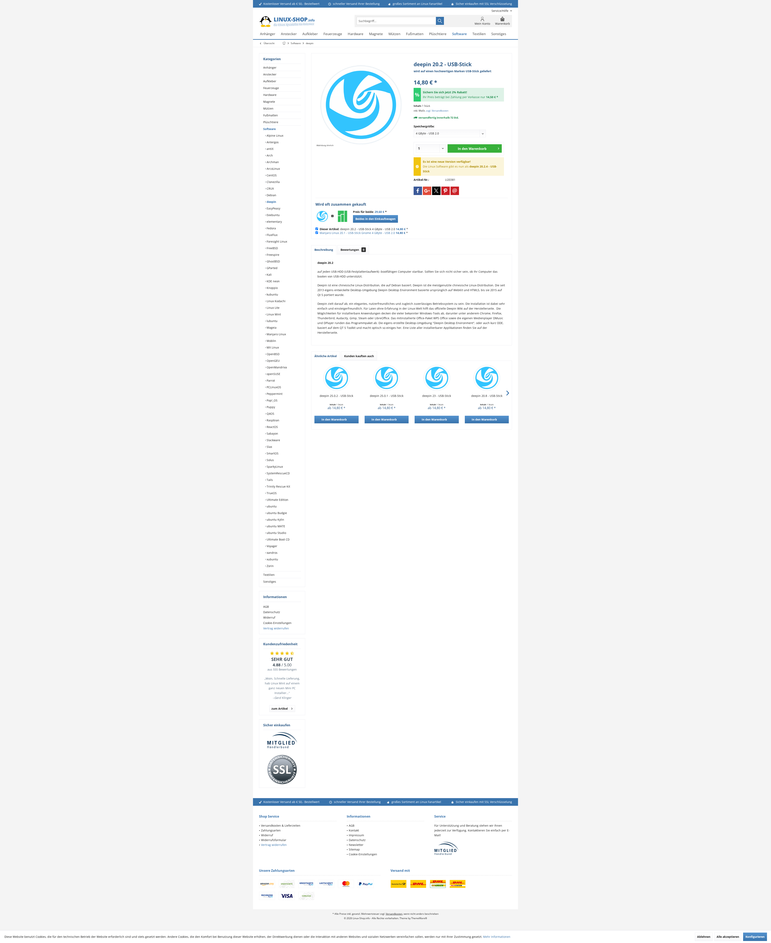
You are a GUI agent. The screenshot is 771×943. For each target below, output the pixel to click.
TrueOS (271, 493)
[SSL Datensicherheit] (282, 770)
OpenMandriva (276, 367)
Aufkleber (269, 81)
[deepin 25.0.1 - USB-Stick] (387, 378)
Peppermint (274, 394)
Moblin (271, 341)
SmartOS (272, 453)
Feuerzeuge (271, 88)
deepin (271, 202)
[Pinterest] (445, 191)
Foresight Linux (276, 241)
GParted (271, 268)
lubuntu (271, 321)
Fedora (271, 228)
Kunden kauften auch (359, 356)
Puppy (270, 407)
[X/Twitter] (436, 191)
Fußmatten (270, 115)
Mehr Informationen (496, 937)
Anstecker (269, 74)
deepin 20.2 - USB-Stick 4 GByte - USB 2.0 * (364, 229)
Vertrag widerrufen (276, 628)
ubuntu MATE (275, 526)
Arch (269, 155)
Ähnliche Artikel (325, 356)
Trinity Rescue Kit (278, 486)
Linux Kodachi (276, 301)
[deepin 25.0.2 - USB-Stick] (336, 378)
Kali (269, 274)
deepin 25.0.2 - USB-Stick (336, 396)
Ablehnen (703, 937)
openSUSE (273, 374)
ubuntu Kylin (275, 519)
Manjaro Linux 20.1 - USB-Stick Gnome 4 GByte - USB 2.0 (357, 233)
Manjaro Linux (276, 334)
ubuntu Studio (276, 533)
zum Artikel (279, 708)
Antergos (272, 142)
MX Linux (272, 347)
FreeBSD (272, 248)
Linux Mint (273, 314)
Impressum (356, 835)
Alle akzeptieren (728, 937)
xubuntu (272, 559)
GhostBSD (273, 261)
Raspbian (272, 420)
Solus (270, 460)
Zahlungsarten (271, 830)
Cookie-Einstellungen (277, 623)
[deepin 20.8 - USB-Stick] (487, 378)
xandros (271, 553)
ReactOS (272, 427)
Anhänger (269, 67)
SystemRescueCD (278, 473)
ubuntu (271, 506)
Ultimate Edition (277, 500)
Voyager (271, 546)
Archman (272, 162)
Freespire (272, 255)
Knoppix (272, 288)
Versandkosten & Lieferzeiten (280, 825)
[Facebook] (418, 191)
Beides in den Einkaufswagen (375, 219)
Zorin (270, 566)
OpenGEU (273, 361)
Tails (269, 480)
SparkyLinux (274, 466)
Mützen (268, 108)
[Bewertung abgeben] (459, 76)
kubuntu (272, 294)
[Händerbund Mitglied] (282, 740)
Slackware (273, 440)
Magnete (269, 102)
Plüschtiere (270, 122)
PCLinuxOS (273, 387)
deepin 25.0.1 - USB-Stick (386, 396)
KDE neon (273, 281)
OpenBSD (272, 354)
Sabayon (272, 433)
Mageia (271, 327)
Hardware (269, 95)
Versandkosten (394, 914)
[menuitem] (500, 10)
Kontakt (354, 830)
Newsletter (356, 845)
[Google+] (427, 191)
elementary (274, 222)
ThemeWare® (419, 918)
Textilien (269, 575)
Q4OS (270, 414)
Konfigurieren (755, 937)
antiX (269, 149)
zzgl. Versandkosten (437, 110)
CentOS (271, 175)
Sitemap (354, 849)
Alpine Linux (274, 135)
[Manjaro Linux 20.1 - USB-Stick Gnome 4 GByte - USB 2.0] (342, 216)
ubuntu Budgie (276, 513)
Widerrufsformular (273, 840)
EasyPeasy (273, 208)
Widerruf (269, 617)
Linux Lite (272, 308)
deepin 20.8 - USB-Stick (486, 396)
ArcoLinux (273, 169)
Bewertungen (352, 250)
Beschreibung (323, 250)
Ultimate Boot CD (278, 539)
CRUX (270, 188)
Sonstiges (269, 581)
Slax (269, 447)
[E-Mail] (455, 191)
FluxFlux (271, 235)
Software (269, 129)
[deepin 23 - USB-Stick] (437, 378)
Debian (271, 195)
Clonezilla (273, 182)
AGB (266, 607)
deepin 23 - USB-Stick (436, 396)
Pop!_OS (271, 400)
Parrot (270, 380)
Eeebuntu (273, 215)
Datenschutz (271, 612)
